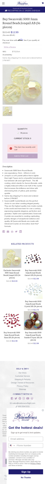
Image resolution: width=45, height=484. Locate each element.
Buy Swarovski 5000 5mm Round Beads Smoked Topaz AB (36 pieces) (33, 336)
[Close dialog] (43, 410)
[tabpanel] (12, 265)
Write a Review (10, 47)
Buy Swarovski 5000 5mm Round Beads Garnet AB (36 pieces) (33, 272)
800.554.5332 (24, 406)
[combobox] (12, 445)
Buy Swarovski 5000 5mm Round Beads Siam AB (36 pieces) (12, 335)
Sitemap (22, 389)
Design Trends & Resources (22, 383)
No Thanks (26, 478)
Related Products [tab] (22, 243)
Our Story (23, 373)
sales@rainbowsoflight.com (23, 403)
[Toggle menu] (3, 3)
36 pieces (24, 133)
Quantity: (22, 129)
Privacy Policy (22, 386)
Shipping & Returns (22, 379)
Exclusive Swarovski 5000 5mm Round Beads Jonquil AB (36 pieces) (11, 274)
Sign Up (25, 471)
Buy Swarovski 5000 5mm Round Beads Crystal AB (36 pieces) (33, 303)
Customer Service (22, 376)
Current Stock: (22, 138)
